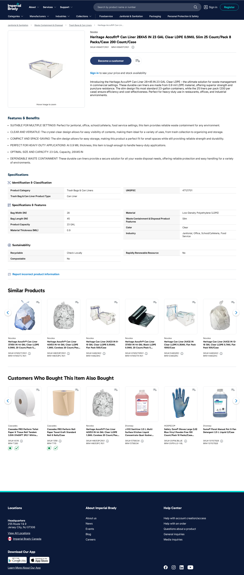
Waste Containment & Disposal (48, 25)
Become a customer (111, 60)
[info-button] (133, 47)
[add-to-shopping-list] (137, 61)
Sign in (94, 73)
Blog (88, 534)
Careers (90, 539)
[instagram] (174, 567)
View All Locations (19, 533)
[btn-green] (17, 448)
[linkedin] (182, 567)
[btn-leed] (10, 448)
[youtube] (190, 567)
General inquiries (174, 534)
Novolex (94, 32)
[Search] (195, 7)
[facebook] (166, 567)
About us (91, 518)
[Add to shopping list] (38, 302)
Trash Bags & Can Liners (80, 25)
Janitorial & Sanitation (18, 25)
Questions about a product (180, 528)
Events (90, 528)
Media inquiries (173, 539)
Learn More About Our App (24, 567)
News (89, 523)
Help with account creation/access (185, 518)
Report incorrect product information (35, 274)
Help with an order (175, 523)
